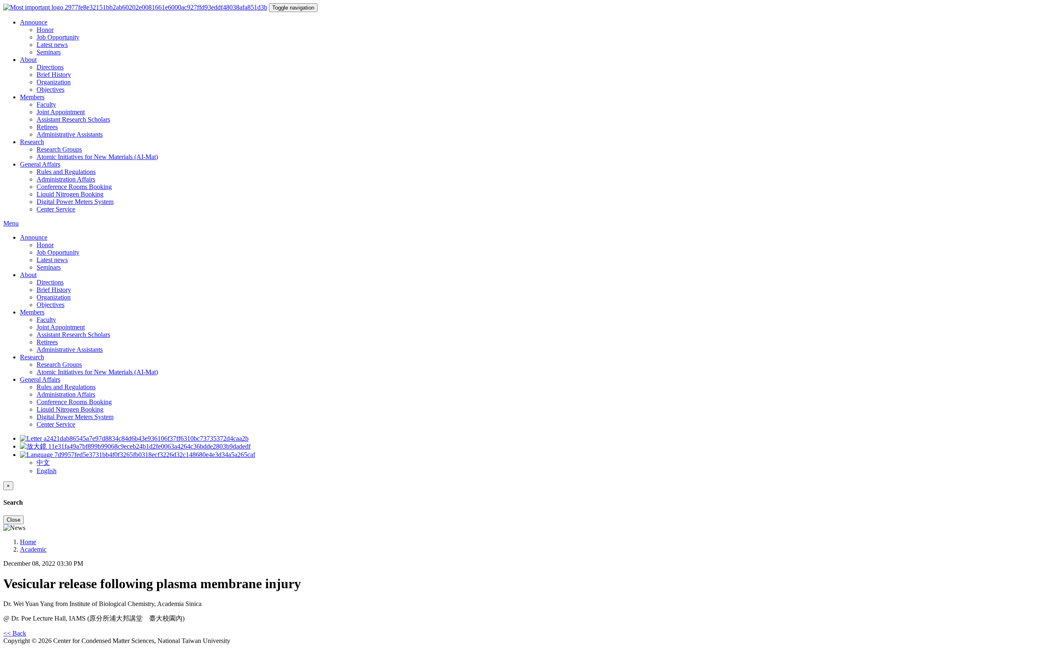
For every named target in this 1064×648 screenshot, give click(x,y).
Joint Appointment (61, 111)
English (47, 470)
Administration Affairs (66, 179)
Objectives (50, 89)
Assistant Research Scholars (73, 119)
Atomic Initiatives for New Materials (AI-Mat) (97, 156)
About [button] (28, 59)
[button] (137, 454)
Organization (54, 82)
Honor (45, 29)
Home (28, 541)
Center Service (56, 209)
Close (13, 520)
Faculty (46, 104)
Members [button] (32, 97)
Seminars (49, 52)
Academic (33, 549)
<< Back (14, 633)
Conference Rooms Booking (74, 186)
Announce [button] (33, 22)
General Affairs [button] (40, 164)
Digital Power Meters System (75, 201)
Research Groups (59, 149)
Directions (50, 67)
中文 (43, 462)
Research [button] (32, 141)
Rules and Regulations (66, 171)
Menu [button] (11, 223)
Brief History (54, 74)
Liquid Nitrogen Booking (70, 194)
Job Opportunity (58, 37)
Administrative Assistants (70, 134)
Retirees (47, 126)
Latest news (52, 44)
